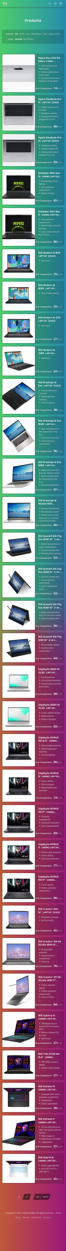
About (58, 1213)
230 (37, 1197)
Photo (21, 34)
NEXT (45, 1197)
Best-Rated (28, 39)
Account (47, 1217)
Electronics (36, 34)
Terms (18, 1217)
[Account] (61, 3)
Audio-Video (54, 34)
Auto (28, 34)
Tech (45, 34)
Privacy (26, 1217)
